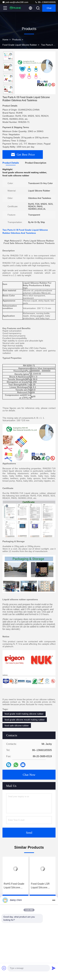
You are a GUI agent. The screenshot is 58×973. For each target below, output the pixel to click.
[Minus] (54, 900)
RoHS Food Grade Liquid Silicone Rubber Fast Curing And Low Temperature (14, 885)
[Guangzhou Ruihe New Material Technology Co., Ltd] (15, 8)
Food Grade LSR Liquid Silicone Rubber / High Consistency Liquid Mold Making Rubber (42, 885)
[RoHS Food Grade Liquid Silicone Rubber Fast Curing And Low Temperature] (15, 869)
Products (16, 39)
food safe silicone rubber (17, 725)
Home (5, 39)
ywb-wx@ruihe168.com (16, 2)
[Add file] (4, 968)
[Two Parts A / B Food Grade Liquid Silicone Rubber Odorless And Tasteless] (35, 72)
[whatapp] (16, 765)
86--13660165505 (46, 2)
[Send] (53, 968)
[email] (23, 765)
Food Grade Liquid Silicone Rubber (19, 45)
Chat (49, 8)
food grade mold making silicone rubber (24, 714)
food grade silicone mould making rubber (25, 719)
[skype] (9, 765)
